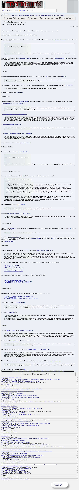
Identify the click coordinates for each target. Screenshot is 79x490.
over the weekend (24, 101)
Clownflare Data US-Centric (6, 410)
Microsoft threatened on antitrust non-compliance (13, 103)
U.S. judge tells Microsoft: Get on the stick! (12, 124)
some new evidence (20, 302)
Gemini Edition (16, 10)
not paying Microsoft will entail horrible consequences (38, 349)
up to (69, 228)
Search (29, 10)
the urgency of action (35, 238)
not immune (53, 238)
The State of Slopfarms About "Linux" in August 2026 (11, 461)
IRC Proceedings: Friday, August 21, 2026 (8, 431)
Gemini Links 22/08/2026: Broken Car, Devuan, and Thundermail (13, 412)
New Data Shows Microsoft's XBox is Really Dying (10, 427)
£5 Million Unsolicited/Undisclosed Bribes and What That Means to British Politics (16, 466)
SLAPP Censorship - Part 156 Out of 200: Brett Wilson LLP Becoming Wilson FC (16, 472)
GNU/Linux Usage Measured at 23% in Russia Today (11, 384)
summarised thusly (68, 85)
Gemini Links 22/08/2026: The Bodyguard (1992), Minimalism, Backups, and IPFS (16, 421)
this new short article (15, 237)
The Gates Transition (9, 266)
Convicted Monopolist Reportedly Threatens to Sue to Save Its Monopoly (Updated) (21, 298)
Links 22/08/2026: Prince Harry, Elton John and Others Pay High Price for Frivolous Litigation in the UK (20, 414)
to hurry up (63, 76)
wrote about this (11, 312)
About (8, 10)
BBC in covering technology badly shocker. (13, 267)
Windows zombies (11, 330)
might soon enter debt (9, 241)
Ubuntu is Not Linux (5, 436)
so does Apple (26, 213)
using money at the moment (60, 39)
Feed (33, 10)
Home (4, 10)
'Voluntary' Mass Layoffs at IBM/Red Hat (8, 416)
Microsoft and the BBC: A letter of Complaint (14, 271)
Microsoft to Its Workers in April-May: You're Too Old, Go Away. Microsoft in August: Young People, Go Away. (21, 408)
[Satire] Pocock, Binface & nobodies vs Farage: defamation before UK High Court (16, 468)
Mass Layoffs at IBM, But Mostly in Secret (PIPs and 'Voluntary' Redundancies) (15, 442)
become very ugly (19, 92)
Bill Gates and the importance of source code (14, 268)
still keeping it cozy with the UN (59, 58)
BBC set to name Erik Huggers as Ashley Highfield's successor (17, 282)
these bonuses (21, 204)
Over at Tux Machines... (5, 403)
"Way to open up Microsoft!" (24, 142)
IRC (11, 10)
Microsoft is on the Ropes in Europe (11, 297)
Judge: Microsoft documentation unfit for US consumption (15, 114)
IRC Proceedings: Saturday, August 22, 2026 (9, 406)
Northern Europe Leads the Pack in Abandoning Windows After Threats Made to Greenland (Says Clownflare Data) (22, 455)
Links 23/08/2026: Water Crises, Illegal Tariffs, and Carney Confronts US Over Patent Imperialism (19, 395)
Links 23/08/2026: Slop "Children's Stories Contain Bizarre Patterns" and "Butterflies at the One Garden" (20, 397)
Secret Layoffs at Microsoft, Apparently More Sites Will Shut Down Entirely (15, 459)
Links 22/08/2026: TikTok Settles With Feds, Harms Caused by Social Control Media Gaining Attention (20, 425)
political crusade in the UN (24, 58)
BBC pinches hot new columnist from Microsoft (14, 280)
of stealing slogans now (56, 360)
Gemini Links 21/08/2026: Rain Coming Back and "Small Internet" (13, 440)
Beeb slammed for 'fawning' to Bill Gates (13, 270)
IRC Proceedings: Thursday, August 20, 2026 (9, 476)
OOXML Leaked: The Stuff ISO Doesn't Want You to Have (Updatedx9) (49, 15)
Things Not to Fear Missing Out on (7, 386)
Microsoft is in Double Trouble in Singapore (9, 399)
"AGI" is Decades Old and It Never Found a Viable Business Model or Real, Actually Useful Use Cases (20, 381)
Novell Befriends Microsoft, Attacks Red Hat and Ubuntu (23, 15)
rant (22, 175)
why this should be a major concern (44, 250)
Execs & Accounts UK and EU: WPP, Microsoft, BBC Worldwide (18, 281)
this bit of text (12, 228)
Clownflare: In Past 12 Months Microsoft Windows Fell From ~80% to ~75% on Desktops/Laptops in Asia (20, 457)
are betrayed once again (15, 340)
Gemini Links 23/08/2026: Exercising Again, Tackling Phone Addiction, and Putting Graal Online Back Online (21, 388)
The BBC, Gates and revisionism (11, 265)
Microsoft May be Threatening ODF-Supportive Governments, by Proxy (18, 296)
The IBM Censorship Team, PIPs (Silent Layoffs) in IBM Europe (13, 470)
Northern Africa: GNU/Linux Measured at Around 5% (11, 377)
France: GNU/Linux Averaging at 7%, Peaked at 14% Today (12, 393)
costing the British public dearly (25, 330)
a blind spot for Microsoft (22, 151)
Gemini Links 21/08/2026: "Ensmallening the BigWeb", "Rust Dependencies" (15, 479)
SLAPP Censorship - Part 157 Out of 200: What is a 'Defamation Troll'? (14, 453)
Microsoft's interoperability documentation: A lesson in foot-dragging (17, 133)
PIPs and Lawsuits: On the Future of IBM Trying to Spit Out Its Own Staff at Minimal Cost (17, 391)
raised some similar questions (14, 213)
